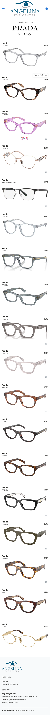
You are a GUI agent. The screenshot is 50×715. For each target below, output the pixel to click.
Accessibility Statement (10, 684)
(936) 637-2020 (12, 702)
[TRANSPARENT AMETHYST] (23, 138)
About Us (5, 681)
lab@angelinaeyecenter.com (16, 700)
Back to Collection (26, 22)
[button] (3, 8)
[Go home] (25, 8)
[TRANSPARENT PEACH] (27, 138)
